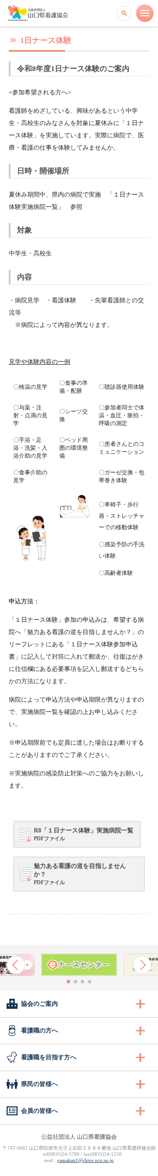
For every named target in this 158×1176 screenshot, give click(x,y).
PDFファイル (83, 834)
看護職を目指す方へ (48, 1057)
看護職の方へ (39, 1030)
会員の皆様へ (39, 1111)
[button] (16, 965)
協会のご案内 (39, 1003)
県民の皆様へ (39, 1084)
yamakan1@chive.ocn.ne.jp (85, 1160)
